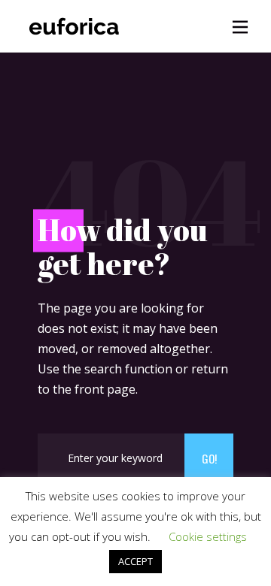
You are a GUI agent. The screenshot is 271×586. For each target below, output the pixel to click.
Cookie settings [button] (208, 536)
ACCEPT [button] (135, 561)
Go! (209, 458)
